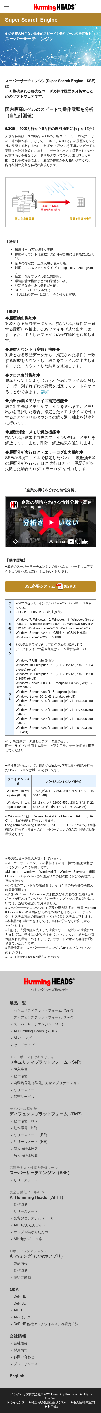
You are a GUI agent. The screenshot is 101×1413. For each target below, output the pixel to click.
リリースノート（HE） (31, 1141)
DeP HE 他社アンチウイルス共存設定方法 (46, 1323)
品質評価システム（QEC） (34, 1217)
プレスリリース (26, 1363)
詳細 (44, 391)
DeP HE (20, 1296)
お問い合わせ (24, 1356)
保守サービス (24, 1096)
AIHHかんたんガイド (30, 1224)
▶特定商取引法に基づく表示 (47, 1402)
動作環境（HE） (26, 1127)
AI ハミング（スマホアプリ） (37, 1256)
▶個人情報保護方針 (83, 1402)
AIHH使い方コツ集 (28, 1238)
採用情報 (20, 1349)
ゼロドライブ (24, 1044)
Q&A (14, 1289)
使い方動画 (22, 1277)
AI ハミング (23, 1037)
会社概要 (20, 1342)
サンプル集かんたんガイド (34, 1231)
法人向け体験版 (26, 1155)
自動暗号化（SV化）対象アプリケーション (47, 1082)
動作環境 (20, 1075)
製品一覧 (18, 1003)
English (17, 1376)
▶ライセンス (16, 1402)
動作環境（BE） (26, 1120)
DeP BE (20, 1303)
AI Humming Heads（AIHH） (36, 1030)
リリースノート (26, 1089)
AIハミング (22, 1316)
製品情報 (20, 1263)
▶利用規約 (52, 1406)
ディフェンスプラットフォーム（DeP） (44, 1017)
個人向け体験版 (26, 1148)
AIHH (18, 1309)
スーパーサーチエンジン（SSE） (39, 1023)
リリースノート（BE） (31, 1134)
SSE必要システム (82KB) (50, 586)
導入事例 (20, 1068)
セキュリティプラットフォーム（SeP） (44, 1010)
